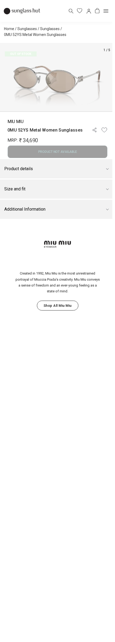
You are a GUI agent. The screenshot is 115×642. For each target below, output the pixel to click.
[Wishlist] (104, 130)
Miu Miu (15, 121)
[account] (88, 11)
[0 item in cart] (97, 11)
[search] (71, 11)
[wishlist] (79, 11)
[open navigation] (106, 11)
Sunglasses (27, 29)
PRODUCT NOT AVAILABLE (57, 152)
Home (9, 29)
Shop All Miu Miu (58, 306)
